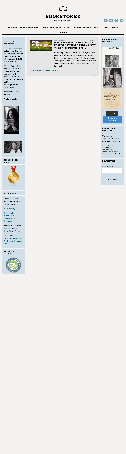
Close (94, 75)
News (97, 27)
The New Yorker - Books (110, 152)
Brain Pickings (106, 147)
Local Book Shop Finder (13, 238)
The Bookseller (107, 150)
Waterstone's (9, 216)
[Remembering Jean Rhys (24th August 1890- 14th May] (112, 57)
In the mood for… (30, 27)
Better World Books (12, 231)
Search (63, 32)
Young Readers (82, 27)
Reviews (12, 27)
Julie (63, 40)
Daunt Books (9, 213)
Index (67, 27)
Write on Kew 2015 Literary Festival (44, 70)
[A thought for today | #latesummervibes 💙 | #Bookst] (112, 99)
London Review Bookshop (10, 220)
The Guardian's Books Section (112, 154)
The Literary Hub (107, 145)
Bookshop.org (9, 208)
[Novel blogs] (14, 176)
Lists (105, 27)
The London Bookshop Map (13, 242)
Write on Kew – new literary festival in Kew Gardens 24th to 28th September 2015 (75, 45)
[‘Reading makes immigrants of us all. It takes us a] (112, 78)
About (114, 27)
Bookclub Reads (52, 27)
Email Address (107, 166)
